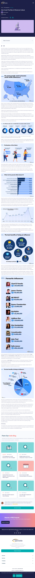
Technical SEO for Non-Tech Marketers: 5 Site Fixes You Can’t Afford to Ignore (9, 476)
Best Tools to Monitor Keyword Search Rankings (8, 495)
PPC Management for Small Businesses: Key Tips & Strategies (9, 457)
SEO (20, 454)
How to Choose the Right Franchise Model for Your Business (25, 476)
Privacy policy (19, 575)
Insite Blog (11, 7)
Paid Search (4, 454)
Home (2, 7)
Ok (14, 575)
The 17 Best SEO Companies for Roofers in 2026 (25, 495)
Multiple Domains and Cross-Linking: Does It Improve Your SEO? (25, 457)
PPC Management (6, 7)
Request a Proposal (5, 522)
